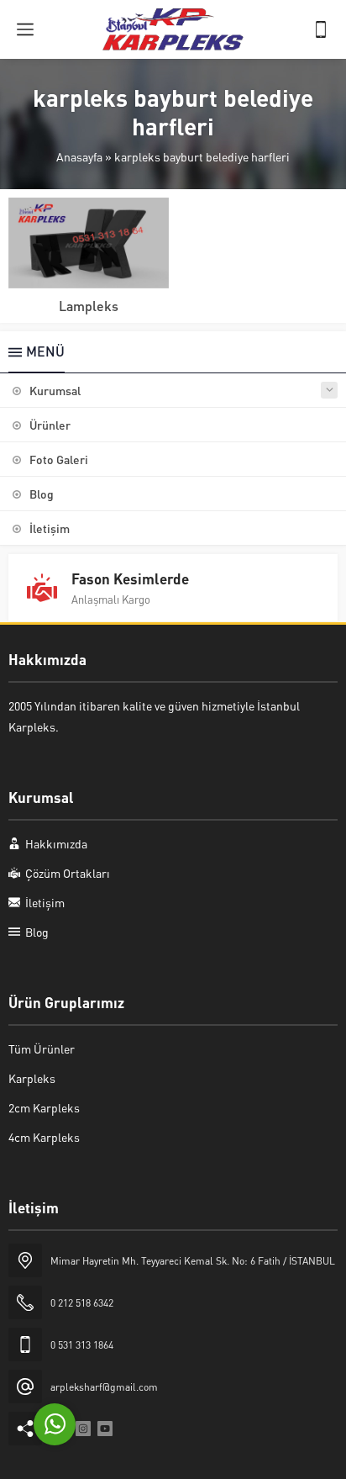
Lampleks (88, 305)
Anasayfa (79, 156)
